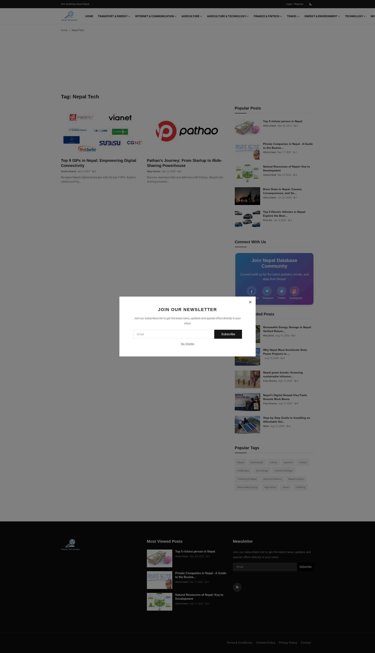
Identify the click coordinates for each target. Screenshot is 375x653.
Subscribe (228, 334)
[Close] (250, 302)
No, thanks (187, 343)
